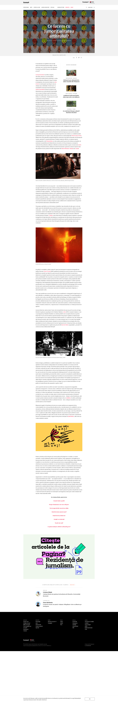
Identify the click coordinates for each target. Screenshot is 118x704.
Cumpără (50, 623)
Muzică (75, 78)
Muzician (62, 22)
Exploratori (69, 78)
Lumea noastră (45, 7)
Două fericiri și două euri (59, 515)
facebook (76, 57)
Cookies (86, 623)
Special (52, 7)
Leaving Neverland (40, 74)
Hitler (72, 416)
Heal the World (65, 324)
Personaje (26, 7)
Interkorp (88, 645)
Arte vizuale (69, 93)
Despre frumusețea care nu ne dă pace (59, 504)
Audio (61, 623)
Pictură (75, 93)
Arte (31, 7)
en (89, 7)
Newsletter (25, 629)
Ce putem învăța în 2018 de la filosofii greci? (59, 526)
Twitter (79, 57)
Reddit (81, 57)
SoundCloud (75, 626)
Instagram (75, 623)
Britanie (67, 148)
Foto (61, 624)
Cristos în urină (47, 271)
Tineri (74, 109)
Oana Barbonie (67, 40)
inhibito (68, 398)
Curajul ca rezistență (59, 519)
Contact (25, 630)
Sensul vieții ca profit (59, 500)
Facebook (75, 621)
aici (46, 699)
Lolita (64, 312)
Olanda (71, 148)
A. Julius (51, 215)
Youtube (74, 624)
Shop (72, 7)
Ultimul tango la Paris (76, 135)
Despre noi (25, 621)
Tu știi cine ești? (59, 523)
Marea (63, 148)
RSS (73, 627)
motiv (79, 144)
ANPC (86, 626)
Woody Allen (49, 141)
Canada (77, 148)
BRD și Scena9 (26, 624)
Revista (67, 7)
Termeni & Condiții (89, 621)
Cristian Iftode (52, 40)
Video (61, 621)
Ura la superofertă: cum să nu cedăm (59, 508)
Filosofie (56, 22)
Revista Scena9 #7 (52, 621)
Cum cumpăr (88, 624)
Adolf (69, 416)
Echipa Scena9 (26, 623)
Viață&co (69, 109)
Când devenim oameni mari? (59, 512)
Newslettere (61, 7)
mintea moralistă (40, 89)
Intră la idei (37, 7)
